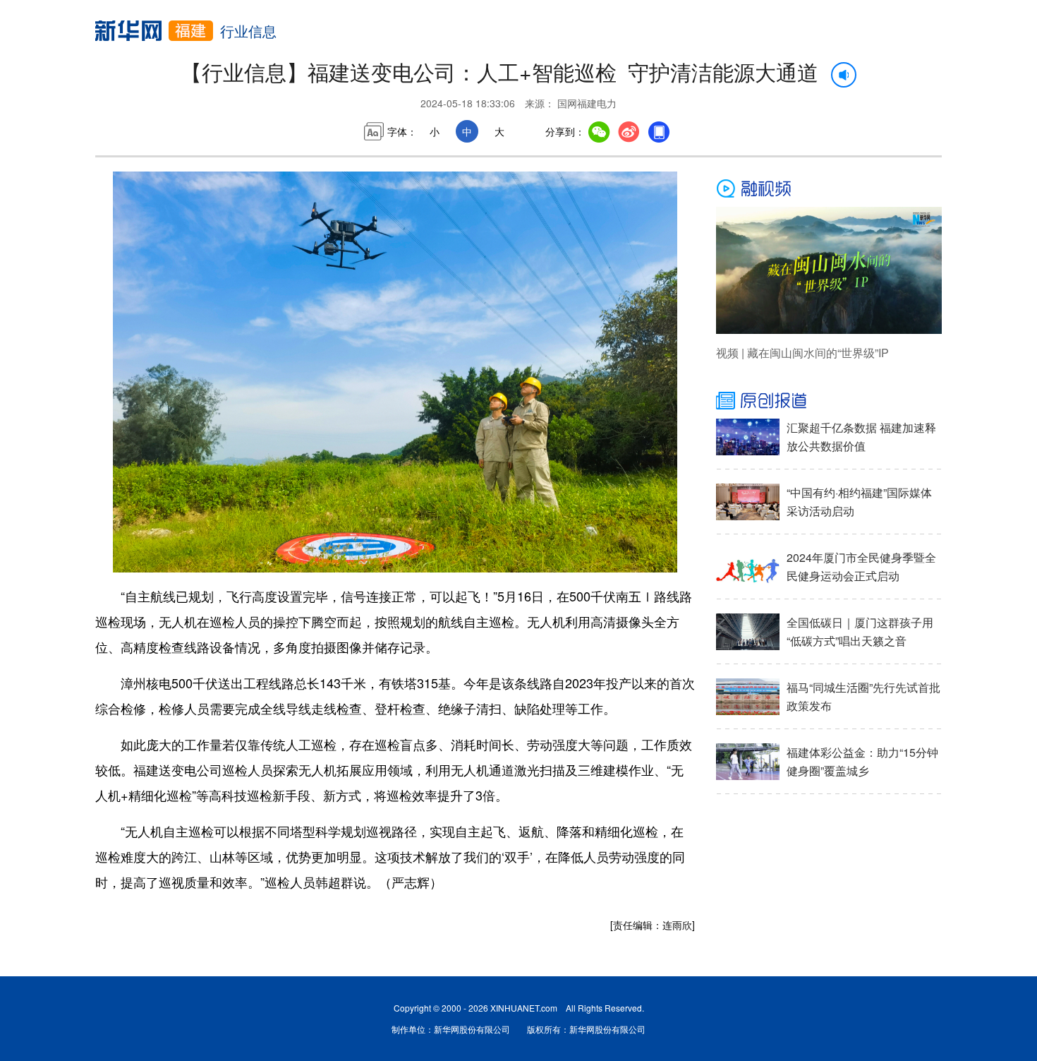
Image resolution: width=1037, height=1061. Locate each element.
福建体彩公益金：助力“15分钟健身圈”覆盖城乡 (862, 761)
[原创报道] (829, 401)
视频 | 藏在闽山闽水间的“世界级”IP (802, 352)
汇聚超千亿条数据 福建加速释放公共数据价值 (861, 436)
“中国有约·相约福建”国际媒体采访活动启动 (859, 501)
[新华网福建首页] (154, 30)
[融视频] (829, 189)
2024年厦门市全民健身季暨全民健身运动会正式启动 (861, 566)
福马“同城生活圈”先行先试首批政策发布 (863, 696)
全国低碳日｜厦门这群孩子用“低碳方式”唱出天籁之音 (860, 631)
